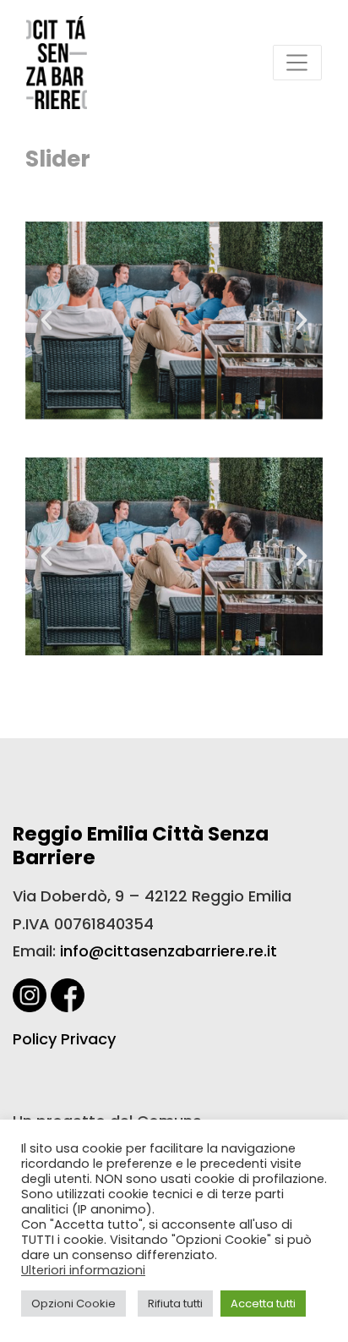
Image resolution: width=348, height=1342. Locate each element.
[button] (46, 320)
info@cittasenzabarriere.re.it (168, 950)
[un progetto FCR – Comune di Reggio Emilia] (56, 62)
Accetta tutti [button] (263, 1303)
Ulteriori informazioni (83, 1270)
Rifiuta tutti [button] (175, 1303)
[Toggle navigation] (297, 62)
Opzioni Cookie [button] (73, 1303)
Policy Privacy (64, 1038)
